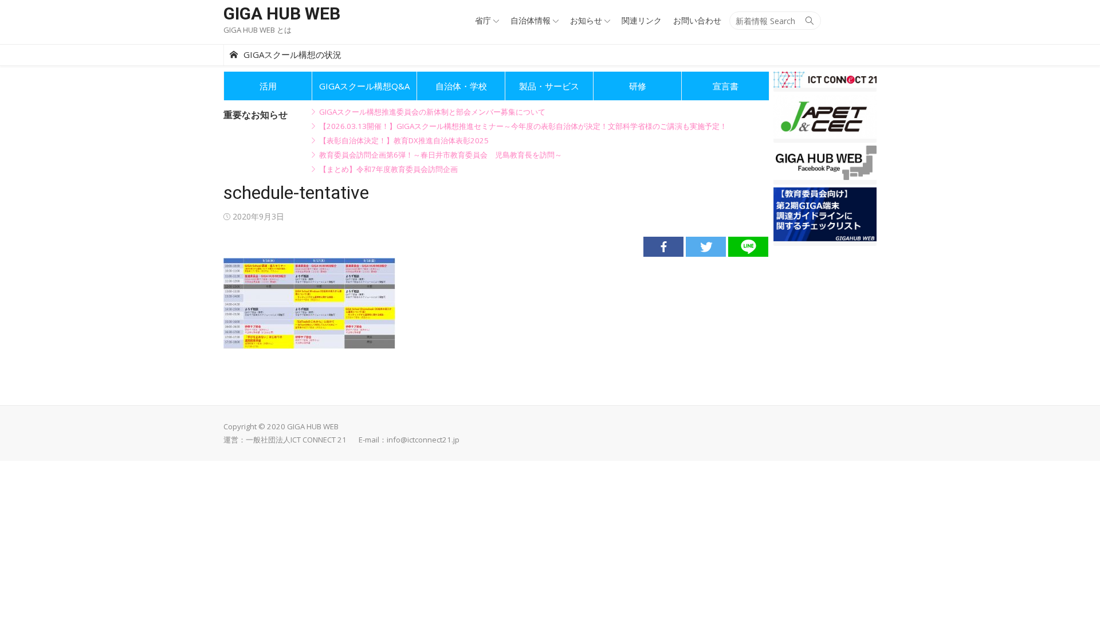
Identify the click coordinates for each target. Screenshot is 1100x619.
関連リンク (642, 20)
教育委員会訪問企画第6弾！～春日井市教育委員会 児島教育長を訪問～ (440, 155)
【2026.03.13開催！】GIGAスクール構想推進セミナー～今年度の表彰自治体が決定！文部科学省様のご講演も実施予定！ (523, 126)
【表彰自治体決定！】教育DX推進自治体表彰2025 (404, 140)
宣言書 (725, 86)
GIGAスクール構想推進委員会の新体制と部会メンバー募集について (432, 112)
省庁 (483, 20)
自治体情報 (530, 20)
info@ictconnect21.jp (423, 439)
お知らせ (586, 20)
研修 (637, 86)
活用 (268, 86)
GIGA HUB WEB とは (257, 30)
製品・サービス (549, 86)
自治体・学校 (461, 86)
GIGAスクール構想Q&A (364, 86)
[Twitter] (706, 247)
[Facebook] (663, 247)
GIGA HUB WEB (281, 13)
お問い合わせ (697, 20)
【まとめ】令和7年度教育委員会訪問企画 (388, 169)
